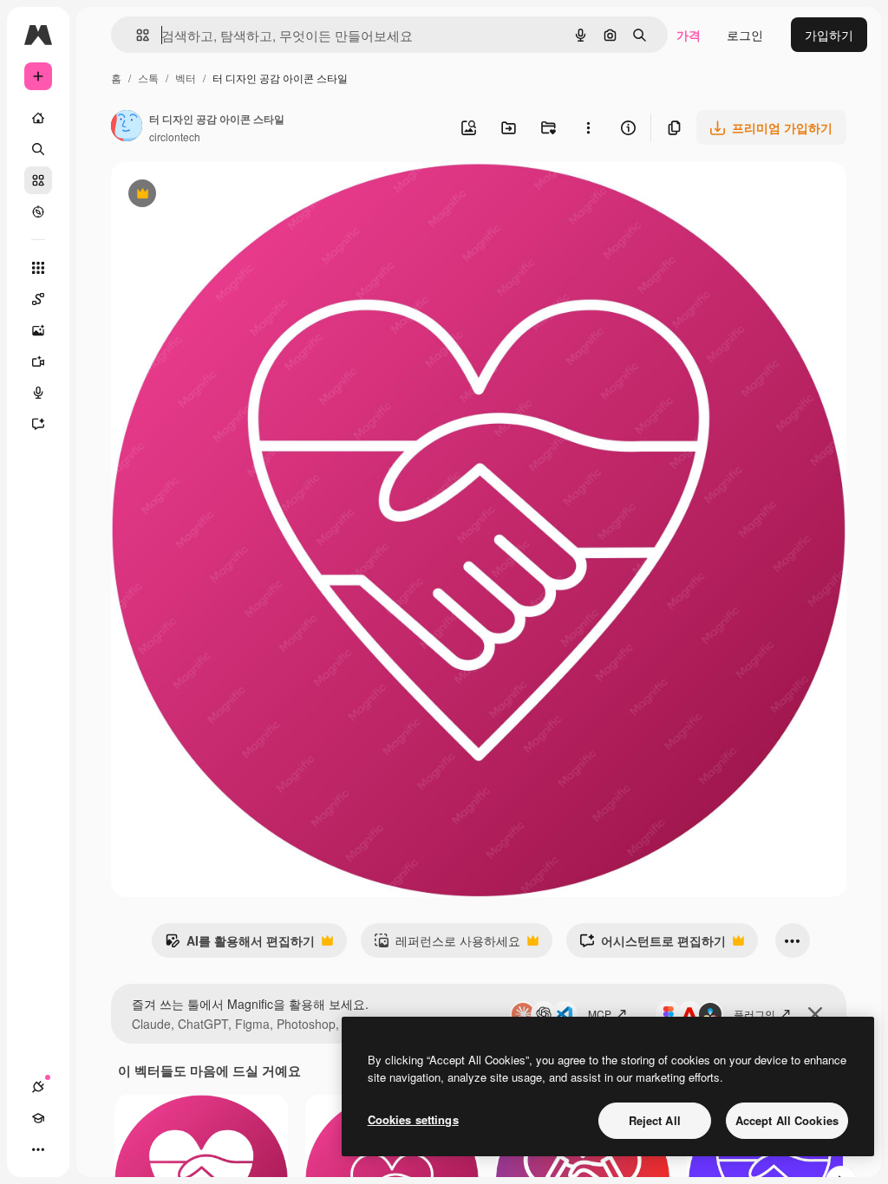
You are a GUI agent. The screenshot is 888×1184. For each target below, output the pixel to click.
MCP (599, 1013)
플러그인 (754, 1013)
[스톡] (38, 180)
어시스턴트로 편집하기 (652, 945)
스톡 (148, 77)
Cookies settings (413, 1119)
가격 (688, 34)
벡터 (185, 77)
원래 (211, 195)
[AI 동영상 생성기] (38, 361)
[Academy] (38, 1118)
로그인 (745, 34)
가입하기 (829, 34)
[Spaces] (38, 299)
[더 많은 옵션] (588, 127)
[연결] (38, 1087)
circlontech (174, 136)
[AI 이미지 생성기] (38, 330)
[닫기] (815, 1014)
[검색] (38, 149)
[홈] (38, 118)
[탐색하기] (38, 211)
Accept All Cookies (787, 1120)
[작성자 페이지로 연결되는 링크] (126, 127)
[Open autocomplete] (136, 35)
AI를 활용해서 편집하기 (240, 945)
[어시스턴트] (38, 424)
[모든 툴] (38, 268)
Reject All (655, 1120)
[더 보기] (38, 1149)
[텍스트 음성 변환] (38, 393)
